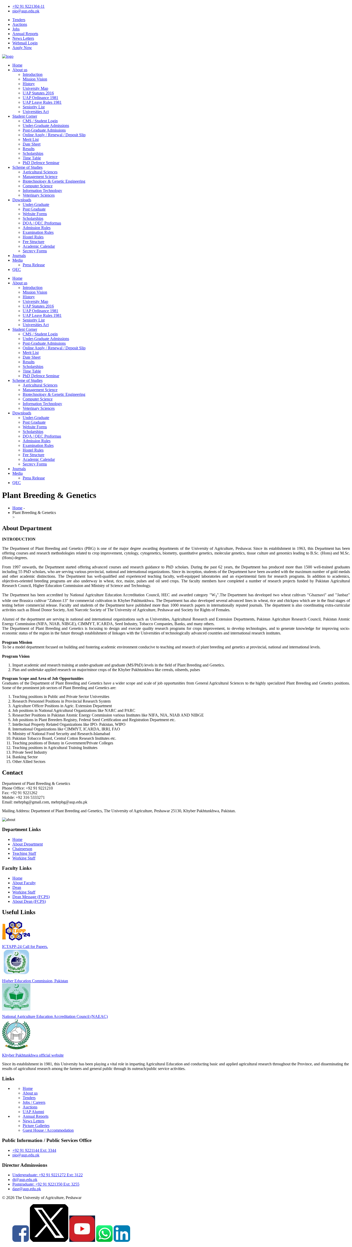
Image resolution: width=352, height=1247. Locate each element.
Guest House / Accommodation (48, 1130)
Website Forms (35, 214)
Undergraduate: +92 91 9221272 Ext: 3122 (47, 1175)
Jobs (16, 29)
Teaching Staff (24, 853)
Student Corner (24, 116)
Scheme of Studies (27, 167)
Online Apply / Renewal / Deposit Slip (54, 135)
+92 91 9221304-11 (28, 6)
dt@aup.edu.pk (24, 1179)
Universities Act (36, 111)
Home (17, 65)
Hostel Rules (33, 237)
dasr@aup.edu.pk (26, 1189)
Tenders (18, 20)
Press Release (34, 265)
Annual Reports (25, 33)
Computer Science (38, 186)
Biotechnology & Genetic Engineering (54, 181)
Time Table (32, 158)
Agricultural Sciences (40, 172)
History (29, 84)
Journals (19, 255)
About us (19, 70)
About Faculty (24, 883)
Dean (16, 887)
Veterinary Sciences (39, 195)
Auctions (19, 24)
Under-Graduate (36, 204)
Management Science (40, 176)
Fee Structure (33, 241)
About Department (27, 844)
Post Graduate (34, 209)
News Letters (23, 38)
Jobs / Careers (34, 1102)
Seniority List (34, 107)
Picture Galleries (36, 1125)
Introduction (33, 74)
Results (29, 149)
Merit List (31, 139)
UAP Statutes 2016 (38, 93)
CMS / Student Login (40, 121)
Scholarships (33, 153)
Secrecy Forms (35, 251)
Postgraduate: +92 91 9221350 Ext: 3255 (45, 1184)
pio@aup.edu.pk (25, 11)
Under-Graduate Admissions (46, 125)
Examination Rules (38, 232)
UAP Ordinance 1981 (40, 97)
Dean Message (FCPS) (31, 897)
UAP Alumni (33, 1111)
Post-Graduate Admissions (44, 130)
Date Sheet (31, 144)
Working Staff (23, 858)
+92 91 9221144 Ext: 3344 (34, 1150)
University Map (35, 88)
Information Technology (42, 190)
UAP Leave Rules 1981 (42, 102)
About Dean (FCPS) (29, 901)
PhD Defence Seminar (41, 162)
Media (17, 260)
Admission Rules (37, 228)
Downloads (21, 200)
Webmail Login (25, 43)
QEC (16, 269)
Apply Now (22, 47)
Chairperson (22, 849)
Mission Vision (35, 79)
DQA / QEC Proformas (42, 223)
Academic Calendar (39, 246)
